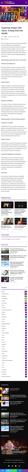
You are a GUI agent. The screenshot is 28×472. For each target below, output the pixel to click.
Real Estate (4, 351)
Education (4, 316)
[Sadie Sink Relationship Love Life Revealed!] (21, 221)
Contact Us (14, 462)
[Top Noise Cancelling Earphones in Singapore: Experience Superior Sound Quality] (21, 205)
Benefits (4, 344)
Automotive (4, 355)
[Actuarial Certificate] (5, 391)
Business (4, 296)
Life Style (4, 303)
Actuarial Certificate (15, 388)
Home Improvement (6, 310)
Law (3, 335)
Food (3, 330)
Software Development (7, 360)
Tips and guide (5, 332)
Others (3, 312)
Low (3, 367)
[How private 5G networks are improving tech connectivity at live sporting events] (5, 251)
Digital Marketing (6, 323)
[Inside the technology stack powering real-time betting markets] (5, 279)
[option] (14, 447)
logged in (9, 239)
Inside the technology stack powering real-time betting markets (16, 279)
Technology (4, 298)
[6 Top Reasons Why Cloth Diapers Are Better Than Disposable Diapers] (5, 397)
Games (3, 326)
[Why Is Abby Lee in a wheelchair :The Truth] (7, 221)
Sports (3, 314)
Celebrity (4, 328)
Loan (3, 362)
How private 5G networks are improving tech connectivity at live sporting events (18, 250)
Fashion (4, 307)
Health (3, 300)
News (3, 291)
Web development (6, 376)
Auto (3, 337)
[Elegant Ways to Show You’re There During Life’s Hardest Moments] (5, 257)
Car (3, 365)
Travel (3, 319)
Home (3, 24)
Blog (3, 305)
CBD (3, 353)
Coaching (4, 369)
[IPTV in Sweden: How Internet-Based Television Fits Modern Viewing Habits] (7, 205)
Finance (4, 358)
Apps (3, 346)
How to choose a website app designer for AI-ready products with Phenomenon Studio (17, 272)
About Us (9, 462)
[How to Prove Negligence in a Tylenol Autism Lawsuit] (5, 403)
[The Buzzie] (9, 2)
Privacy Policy (21, 462)
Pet (3, 339)
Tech (3, 321)
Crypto (3, 342)
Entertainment (9, 24)
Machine (4, 371)
